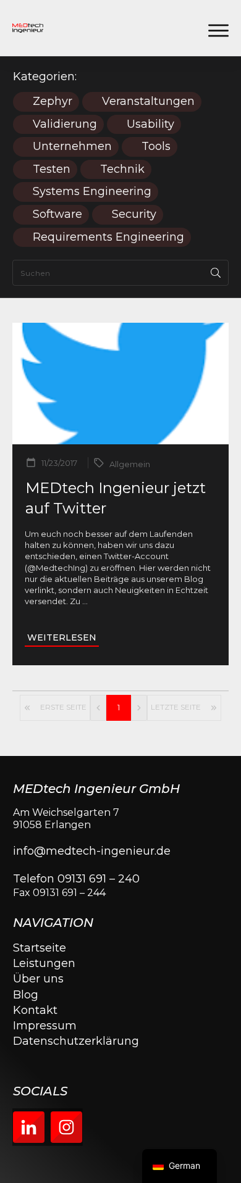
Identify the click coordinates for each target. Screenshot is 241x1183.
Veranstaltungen (148, 101)
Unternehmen (72, 146)
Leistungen (44, 963)
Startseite (39, 948)
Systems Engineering (92, 191)
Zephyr (52, 101)
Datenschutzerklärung (76, 1041)
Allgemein (129, 464)
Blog (25, 995)
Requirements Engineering (108, 237)
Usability (150, 124)
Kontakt (35, 1010)
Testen (51, 169)
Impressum (45, 1025)
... (85, 601)
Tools (156, 146)
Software (57, 214)
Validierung (65, 124)
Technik (122, 169)
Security (134, 214)
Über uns (38, 979)
